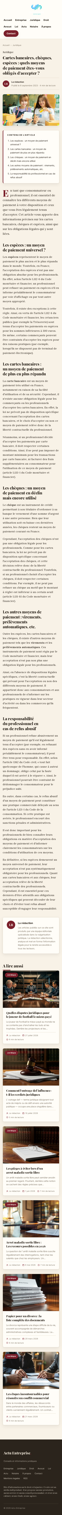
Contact (11, 33)
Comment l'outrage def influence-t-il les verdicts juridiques (29, 1092)
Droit (46, 20)
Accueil (8, 20)
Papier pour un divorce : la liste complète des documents (25, 1318)
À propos (46, 26)
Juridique (35, 20)
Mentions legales (12, 1478)
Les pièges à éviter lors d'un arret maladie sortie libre (24, 1170)
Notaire (34, 26)
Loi (16, 26)
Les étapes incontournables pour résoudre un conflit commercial (27, 1396)
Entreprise (20, 20)
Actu (24, 26)
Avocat (7, 26)
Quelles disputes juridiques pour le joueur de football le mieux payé (28, 1015)
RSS (25, 1478)
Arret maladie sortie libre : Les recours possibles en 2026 (26, 1244)
